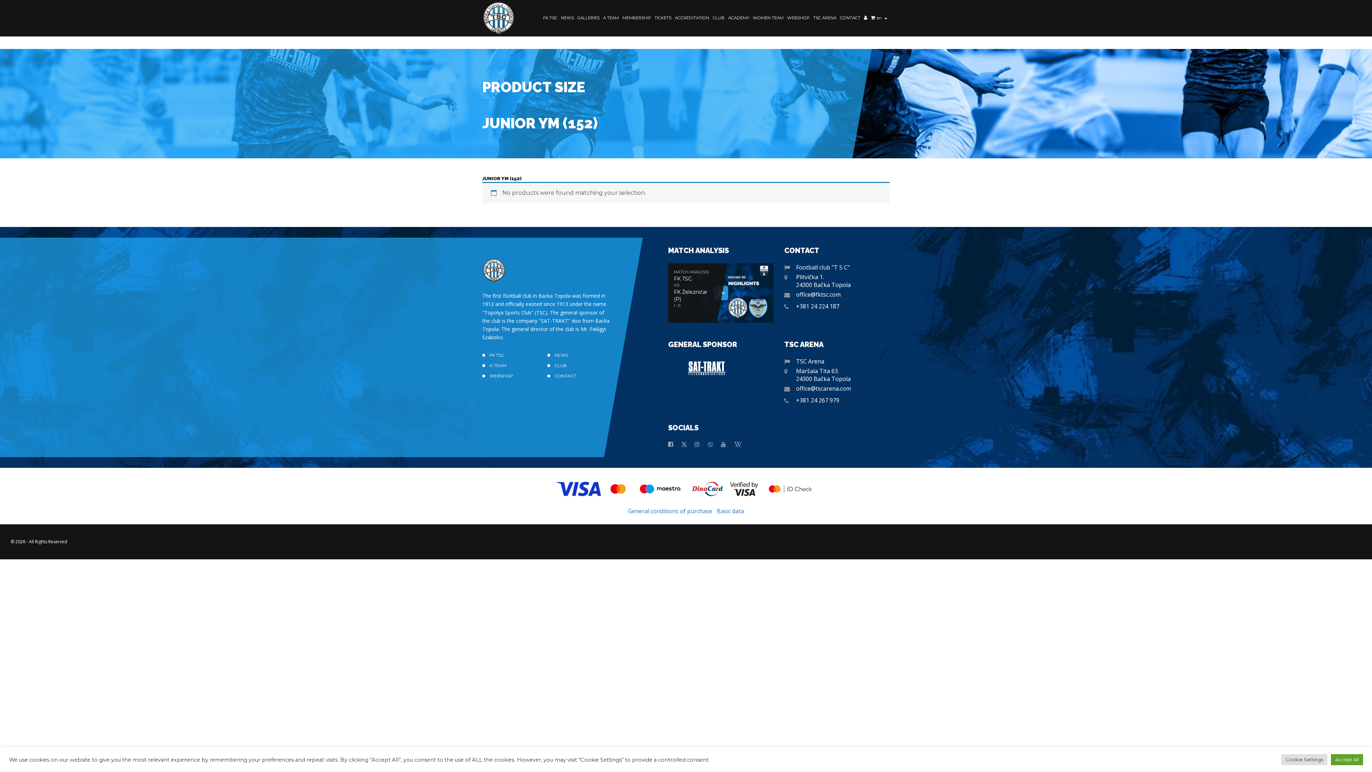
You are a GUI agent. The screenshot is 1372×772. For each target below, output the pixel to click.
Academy (738, 17)
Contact (850, 17)
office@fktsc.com (818, 294)
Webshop (798, 17)
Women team (768, 17)
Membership (636, 17)
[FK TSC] (498, 18)
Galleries (588, 17)
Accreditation (692, 17)
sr (879, 23)
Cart (872, 18)
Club (719, 17)
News (567, 17)
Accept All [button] (1347, 759)
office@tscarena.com (823, 388)
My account (866, 18)
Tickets (663, 17)
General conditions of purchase (670, 511)
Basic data (730, 511)
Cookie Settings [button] (1304, 759)
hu (880, 29)
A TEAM (611, 17)
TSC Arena (824, 17)
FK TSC (550, 17)
